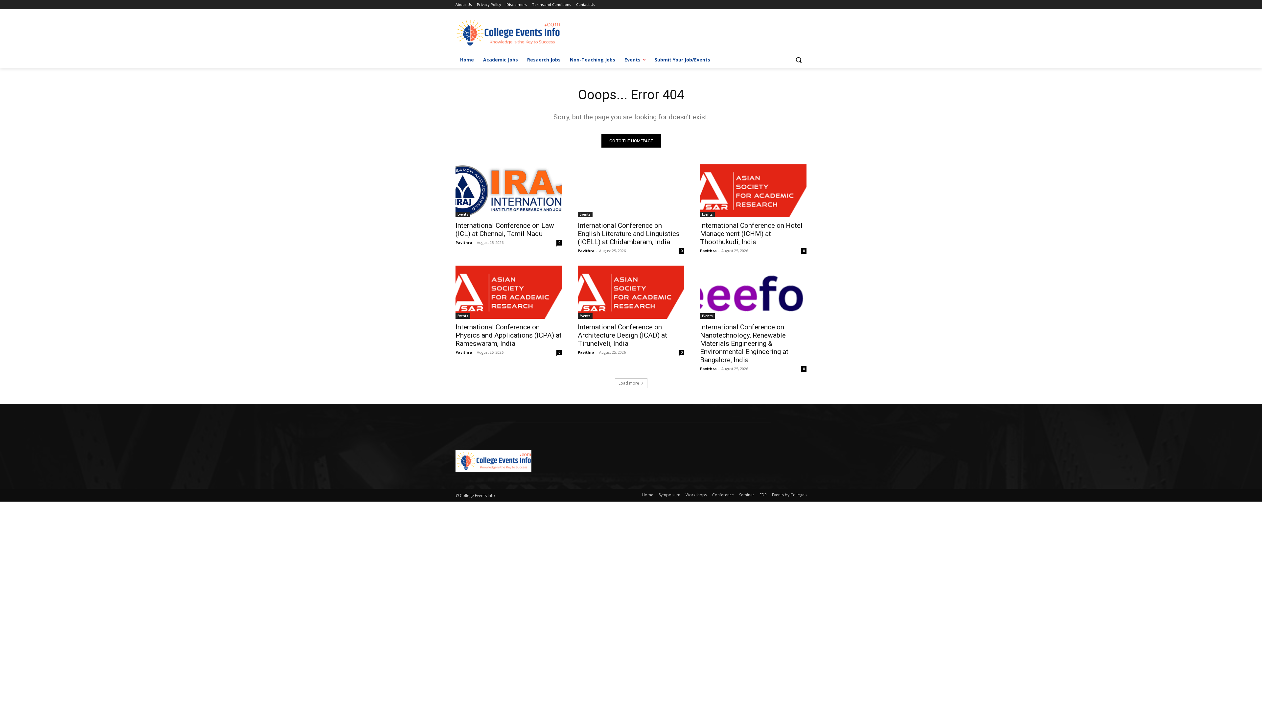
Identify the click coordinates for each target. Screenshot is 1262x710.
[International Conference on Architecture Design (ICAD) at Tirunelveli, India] (631, 292)
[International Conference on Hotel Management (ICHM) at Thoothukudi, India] (753, 190)
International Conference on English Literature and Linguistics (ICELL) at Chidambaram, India (629, 234)
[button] (798, 60)
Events (462, 214)
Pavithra (464, 242)
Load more (629, 383)
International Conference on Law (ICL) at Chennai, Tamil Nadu (505, 230)
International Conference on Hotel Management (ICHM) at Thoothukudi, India (751, 234)
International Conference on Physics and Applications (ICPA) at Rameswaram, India (509, 335)
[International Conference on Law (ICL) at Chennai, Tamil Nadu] (509, 190)
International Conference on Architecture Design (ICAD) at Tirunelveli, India (622, 335)
